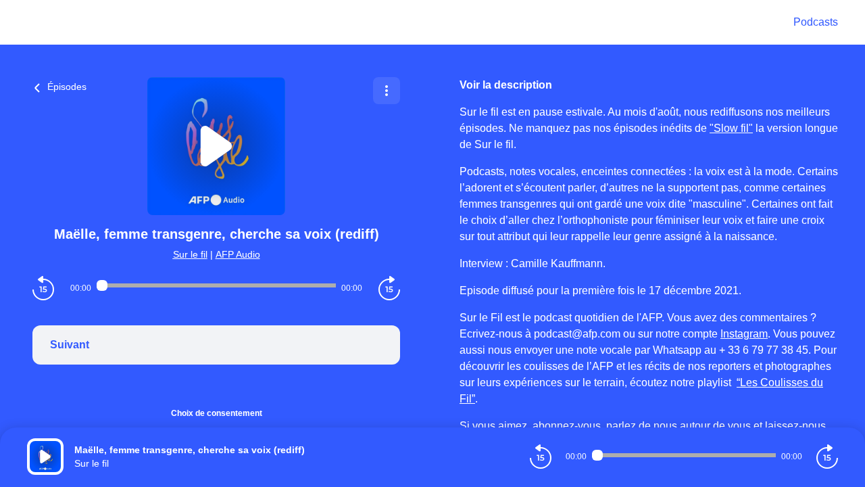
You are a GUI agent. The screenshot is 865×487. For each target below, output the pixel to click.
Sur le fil (190, 254)
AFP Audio (238, 254)
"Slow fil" (731, 128)
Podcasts (815, 22)
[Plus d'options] (386, 90)
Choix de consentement (216, 413)
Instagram (744, 334)
